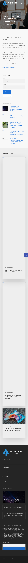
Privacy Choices (6, 481)
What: (4, 78)
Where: (4, 84)
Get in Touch (5, 463)
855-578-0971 (16, 539)
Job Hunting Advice (8, 24)
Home (4, 37)
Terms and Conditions (8, 472)
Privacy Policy (6, 467)
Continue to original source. (9, 67)
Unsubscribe (5, 476)
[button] (26, 255)
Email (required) (6, 542)
